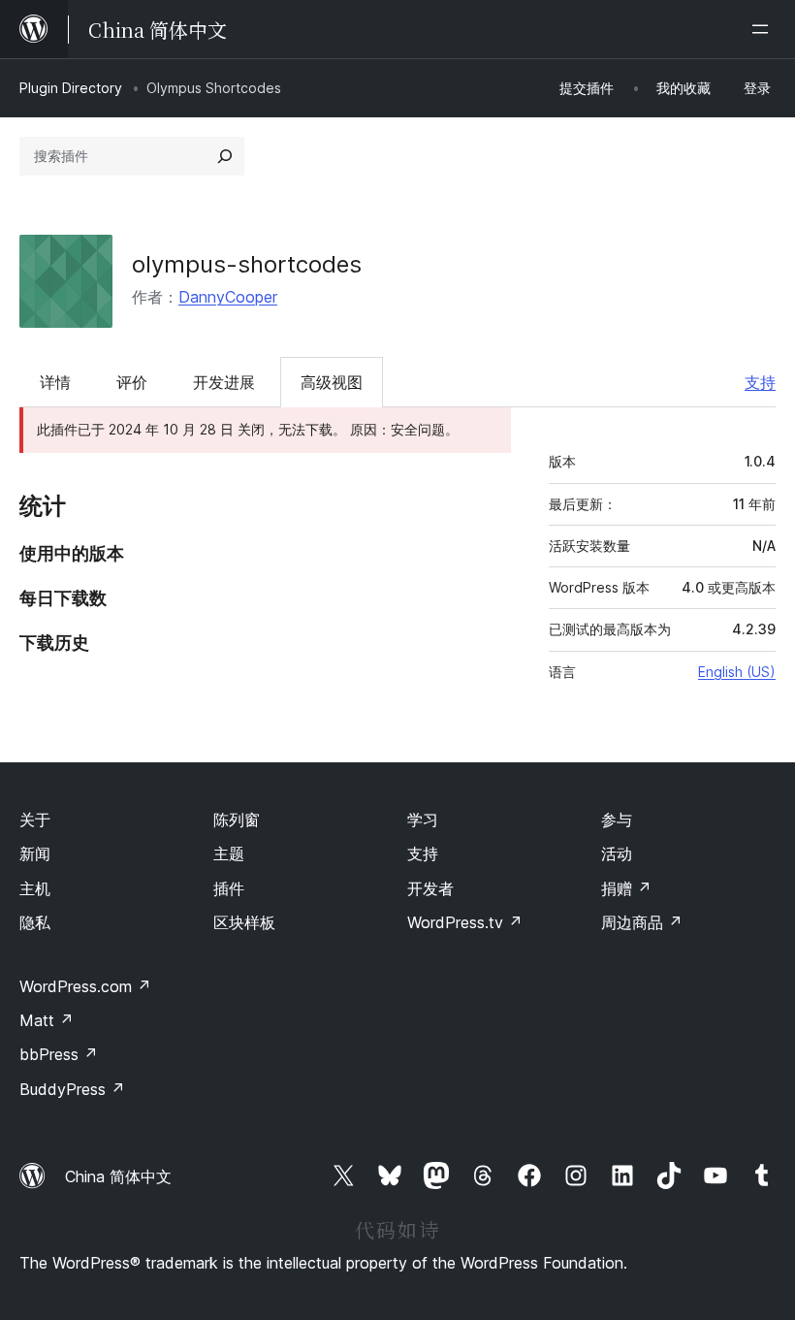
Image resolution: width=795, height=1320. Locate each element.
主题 (228, 853)
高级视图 (332, 382)
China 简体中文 (118, 1176)
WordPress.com (85, 986)
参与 (616, 819)
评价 (131, 382)
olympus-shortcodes (247, 264)
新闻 (34, 853)
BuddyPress (72, 1089)
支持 (760, 382)
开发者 (430, 888)
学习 (422, 819)
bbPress (58, 1054)
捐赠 (626, 888)
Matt (46, 1020)
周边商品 (642, 922)
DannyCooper (227, 296)
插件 (228, 888)
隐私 (34, 922)
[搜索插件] (225, 156)
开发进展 (224, 382)
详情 (55, 382)
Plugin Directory (70, 88)
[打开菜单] (764, 29)
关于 (34, 819)
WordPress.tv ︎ (465, 922)
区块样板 (244, 922)
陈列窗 (236, 819)
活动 (616, 853)
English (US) (737, 671)
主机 (34, 888)
